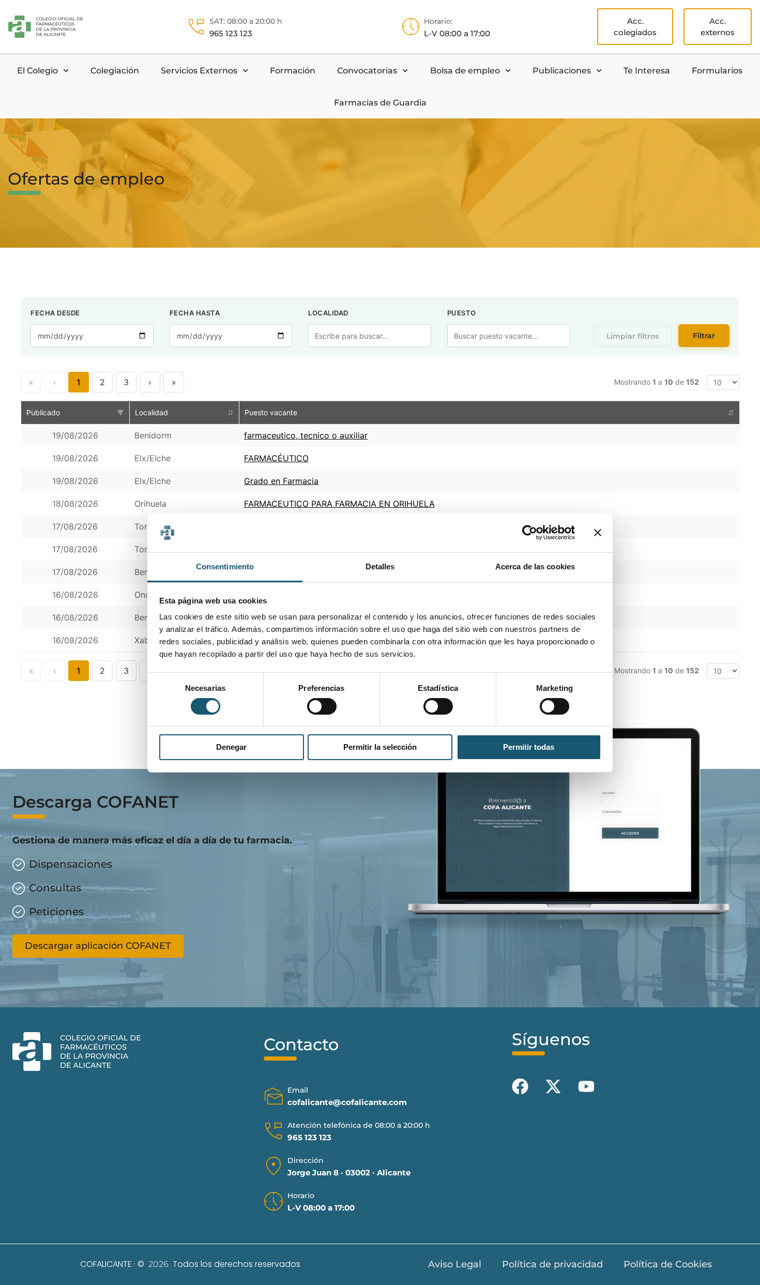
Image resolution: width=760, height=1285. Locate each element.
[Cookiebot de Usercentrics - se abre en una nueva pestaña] (529, 532)
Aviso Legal (454, 1264)
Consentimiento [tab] (225, 566)
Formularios (717, 70)
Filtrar (704, 335)
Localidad (328, 313)
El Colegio (37, 70)
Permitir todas (528, 747)
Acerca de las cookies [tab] (535, 566)
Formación (292, 70)
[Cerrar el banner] (597, 532)
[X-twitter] (553, 1086)
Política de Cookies (668, 1264)
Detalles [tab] (380, 566)
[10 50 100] (723, 382)
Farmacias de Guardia (380, 103)
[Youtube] (586, 1086)
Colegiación (114, 70)
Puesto (461, 313)
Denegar (231, 747)
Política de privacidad (552, 1264)
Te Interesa (647, 70)
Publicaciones (562, 70)
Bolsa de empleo (465, 70)
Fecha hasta (195, 313)
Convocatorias (367, 70)
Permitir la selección (380, 747)
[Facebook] (520, 1086)
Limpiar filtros (632, 336)
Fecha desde (55, 313)
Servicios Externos (199, 70)
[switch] (322, 706)
